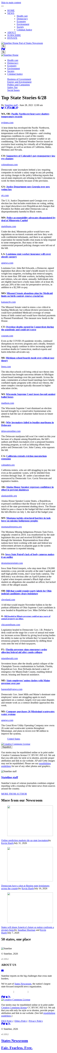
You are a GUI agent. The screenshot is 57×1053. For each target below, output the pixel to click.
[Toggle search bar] (3, 46)
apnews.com (7, 263)
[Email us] (2, 970)
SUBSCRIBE (14, 35)
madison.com (7, 403)
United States (13, 739)
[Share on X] (5, 108)
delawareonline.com (11, 431)
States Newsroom (22, 983)
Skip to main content (11, 2)
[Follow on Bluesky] (4, 49)
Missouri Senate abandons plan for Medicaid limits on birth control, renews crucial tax (27, 294)
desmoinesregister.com (12, 563)
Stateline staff (11, 105)
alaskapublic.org (9, 495)
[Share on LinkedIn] (10, 108)
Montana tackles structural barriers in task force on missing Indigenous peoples (26, 519)
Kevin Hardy (7, 843)
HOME (11, 10)
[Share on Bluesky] (2, 108)
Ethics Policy (21, 991)
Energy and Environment (19, 82)
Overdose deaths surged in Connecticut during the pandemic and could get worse (27, 328)
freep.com (6, 366)
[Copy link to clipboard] (16, 108)
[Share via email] (13, 108)
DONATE (12, 38)
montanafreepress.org (11, 526)
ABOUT (11, 32)
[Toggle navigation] (2, 6)
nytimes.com (7, 122)
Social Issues (13, 90)
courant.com (7, 335)
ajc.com (5, 195)
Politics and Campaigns (18, 84)
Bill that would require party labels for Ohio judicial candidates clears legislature (26, 592)
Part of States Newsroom (31, 43)
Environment (23, 24)
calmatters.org (8, 465)
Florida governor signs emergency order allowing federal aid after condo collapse (24, 651)
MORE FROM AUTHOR (14, 793)
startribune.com (8, 226)
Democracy (22, 18)
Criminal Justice (24, 29)
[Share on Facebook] (8, 108)
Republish (6, 747)
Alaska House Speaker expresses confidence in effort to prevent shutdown (27, 488)
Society (20, 27)
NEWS (10, 13)
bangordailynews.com (11, 689)
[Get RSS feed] (9, 997)
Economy (21, 21)
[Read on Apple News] (7, 997)
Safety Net (12, 87)
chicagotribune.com (10, 624)
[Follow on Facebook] (2, 49)
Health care (22, 16)
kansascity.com (8, 302)
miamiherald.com (9, 658)
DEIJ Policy (7, 991)
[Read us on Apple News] (7, 1023)
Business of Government (19, 79)
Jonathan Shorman (26, 930)
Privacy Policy (36, 991)
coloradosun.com (9, 164)
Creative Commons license (14, 1007)
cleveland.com (8, 599)
